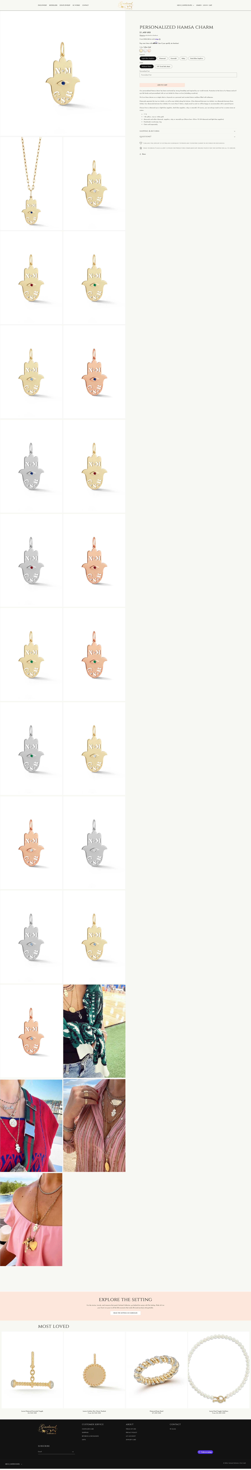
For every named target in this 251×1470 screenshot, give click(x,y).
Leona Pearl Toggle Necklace (218, 1411)
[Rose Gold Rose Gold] (149, 50)
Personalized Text (145, 71)
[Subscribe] (72, 1451)
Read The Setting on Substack (126, 1313)
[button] (42, 5)
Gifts (84, 1440)
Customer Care (88, 1429)
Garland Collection (234, 1463)
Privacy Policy (131, 1432)
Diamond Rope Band (156, 1411)
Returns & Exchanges (90, 1436)
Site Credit (243, 1463)
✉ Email (173, 1429)
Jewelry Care (131, 1440)
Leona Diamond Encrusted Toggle (32, 1411)
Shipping (142, 35)
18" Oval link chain (163, 66)
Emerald (173, 58)
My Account (131, 1436)
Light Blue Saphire (148, 58)
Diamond (162, 58)
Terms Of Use (131, 1429)
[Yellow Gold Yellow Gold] (141, 50)
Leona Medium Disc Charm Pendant (94, 1411)
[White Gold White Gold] (145, 50)
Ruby (183, 58)
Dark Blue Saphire (196, 58)
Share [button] (144, 154)
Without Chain (146, 66)
